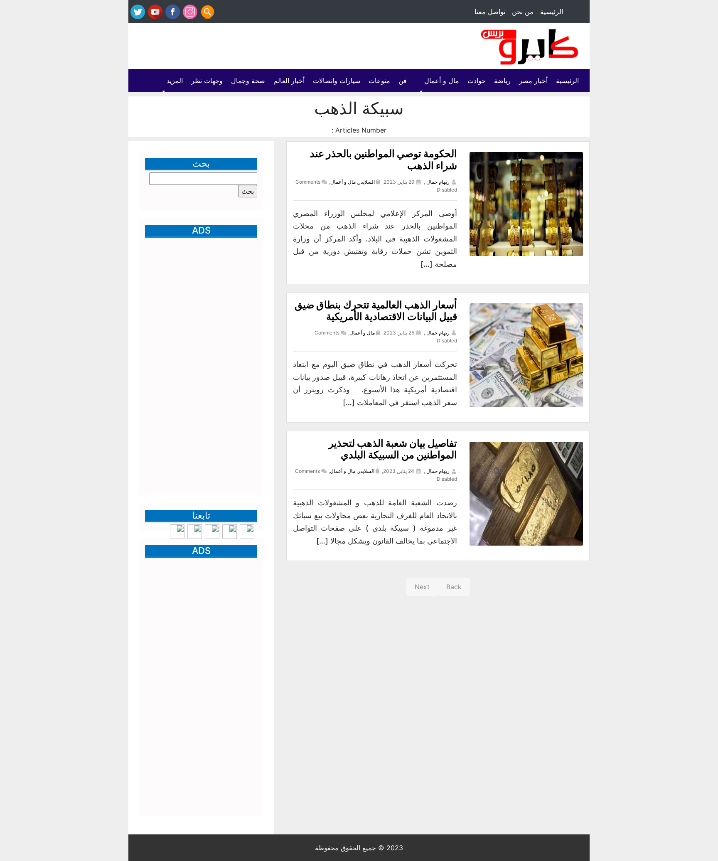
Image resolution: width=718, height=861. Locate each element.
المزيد (175, 80)
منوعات (379, 80)
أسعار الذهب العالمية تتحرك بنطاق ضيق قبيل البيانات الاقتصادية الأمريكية (376, 311)
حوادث (476, 80)
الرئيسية (551, 11)
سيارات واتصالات (336, 80)
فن (402, 80)
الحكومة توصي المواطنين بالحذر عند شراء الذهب (383, 160)
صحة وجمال (248, 80)
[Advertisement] (280, 47)
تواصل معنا (490, 11)
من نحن (523, 11)
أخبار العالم (289, 80)
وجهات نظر (207, 80)
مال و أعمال (441, 80)
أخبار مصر (533, 80)
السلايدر (366, 182)
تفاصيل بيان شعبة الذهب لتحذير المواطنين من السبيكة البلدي (393, 449)
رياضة (502, 80)
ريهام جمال (438, 182)
